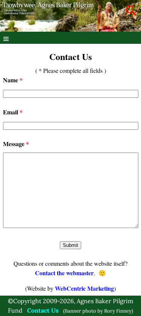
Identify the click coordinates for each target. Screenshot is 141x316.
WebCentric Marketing (84, 288)
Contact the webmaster (64, 272)
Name (13, 80)
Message (16, 143)
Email (13, 112)
